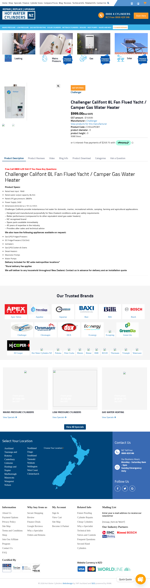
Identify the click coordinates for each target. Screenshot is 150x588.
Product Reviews (36, 158)
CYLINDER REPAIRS (120, 27)
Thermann (115, 353)
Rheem (80, 353)
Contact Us (101, 3)
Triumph (126, 353)
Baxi (86, 317)
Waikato (31, 463)
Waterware (137, 353)
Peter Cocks (69, 353)
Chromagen (45, 335)
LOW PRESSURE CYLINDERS (66, 412)
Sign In (55, 513)
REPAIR (7, 9)
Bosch (133, 317)
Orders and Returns (36, 535)
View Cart (57, 517)
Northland (32, 448)
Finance (26, 3)
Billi (110, 317)
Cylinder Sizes (36, 3)
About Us (6, 513)
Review (30, 517)
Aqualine (39, 317)
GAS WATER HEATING (113, 412)
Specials (18, 3)
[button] (58, 86)
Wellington (32, 466)
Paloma (58, 353)
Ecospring (110, 335)
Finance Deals (33, 522)
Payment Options (10, 517)
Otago (30, 452)
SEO (94, 583)
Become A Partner (60, 526)
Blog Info (63, 158)
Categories (100, 158)
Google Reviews (35, 526)
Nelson (7, 485)
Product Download (82, 158)
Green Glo (127, 335)
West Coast (32, 470)
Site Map (56, 522)
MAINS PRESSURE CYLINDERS (18, 412)
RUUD (105, 353)
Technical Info (78, 3)
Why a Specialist (35, 530)
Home (4, 3)
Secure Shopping (35, 513)
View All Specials (75, 427)
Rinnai (88, 353)
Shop (10, 3)
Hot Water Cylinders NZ (42, 353)
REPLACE (18, 9)
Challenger (76, 92)
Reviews (67, 3)
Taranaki (31, 459)
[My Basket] (145, 3)
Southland (32, 455)
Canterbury (9, 459)
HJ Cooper (18, 353)
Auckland (8, 448)
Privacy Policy (9, 522)
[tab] (14, 158)
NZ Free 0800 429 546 (117, 17)
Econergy (93, 335)
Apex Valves (16, 317)
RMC (96, 353)
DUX (69, 335)
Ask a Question (117, 158)
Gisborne (8, 463)
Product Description (14, 158)
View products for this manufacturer (89, 123)
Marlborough (10, 474)
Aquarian (63, 317)
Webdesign (68, 583)
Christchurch (33, 474)
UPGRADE (29, 9)
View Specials (9, 417)
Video (52, 158)
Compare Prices (51, 3)
